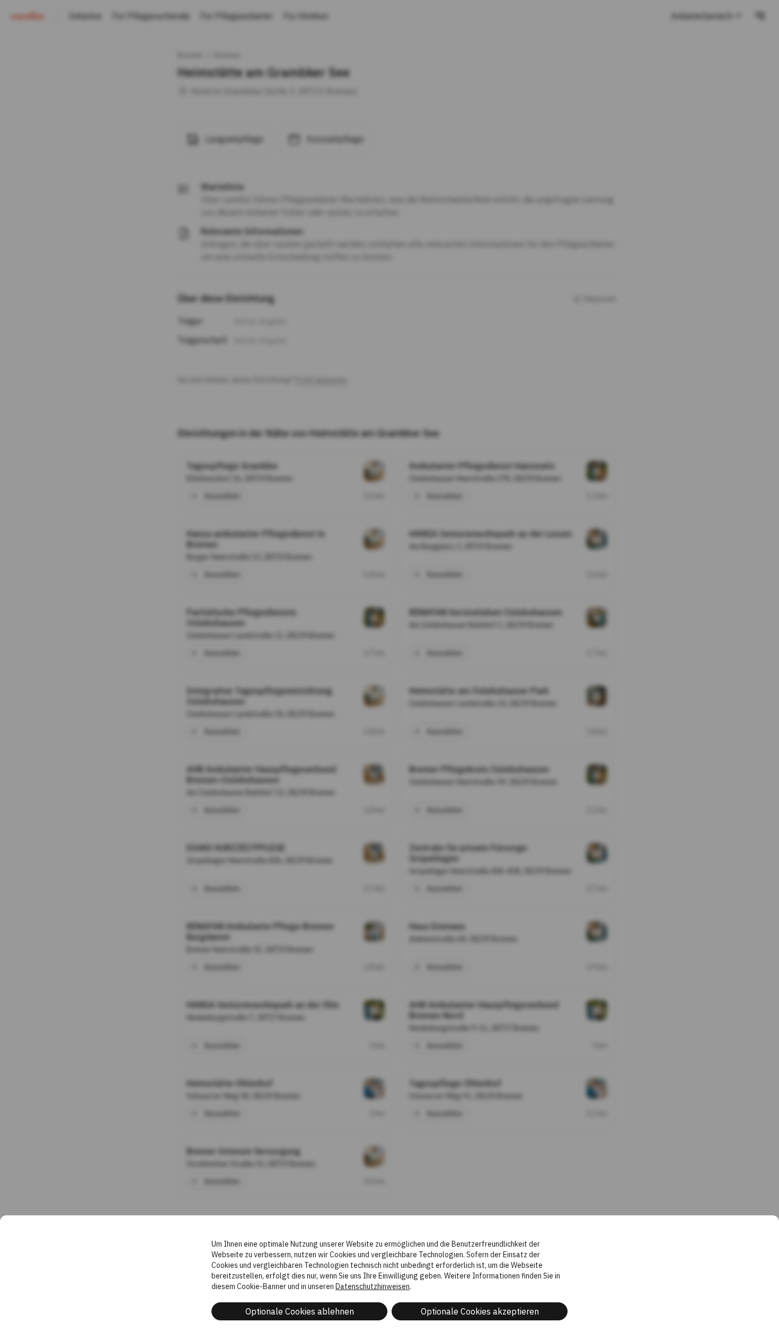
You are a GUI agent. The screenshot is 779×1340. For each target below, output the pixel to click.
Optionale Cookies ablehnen (299, 1311)
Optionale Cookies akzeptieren (480, 1311)
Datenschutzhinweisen (372, 1286)
